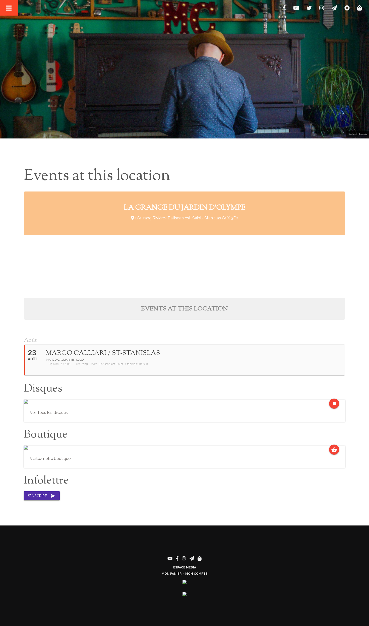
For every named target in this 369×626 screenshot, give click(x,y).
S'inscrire (42, 495)
